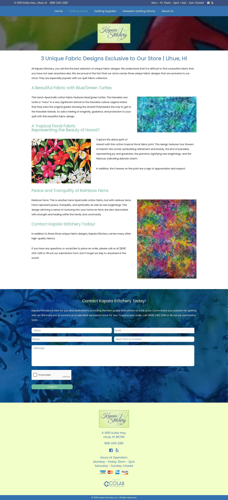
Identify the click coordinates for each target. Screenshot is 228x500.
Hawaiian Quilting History (139, 11)
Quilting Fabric (78, 11)
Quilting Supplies (105, 11)
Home (59, 11)
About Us (167, 11)
